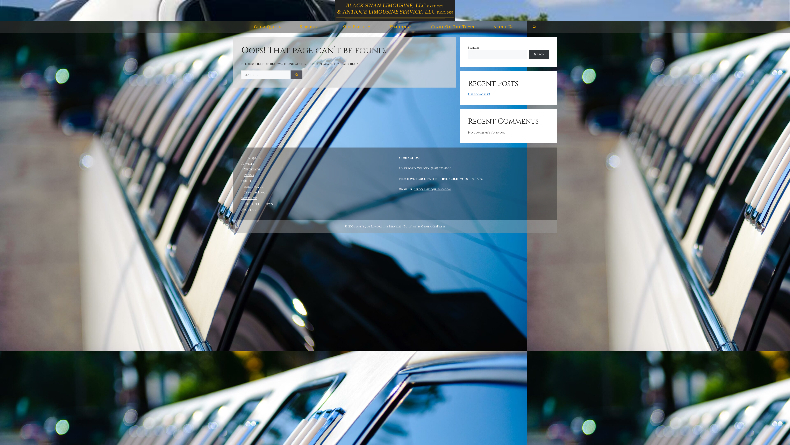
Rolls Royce (253, 187)
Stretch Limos (255, 192)
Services (309, 27)
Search (473, 48)
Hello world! (479, 94)
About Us (504, 27)
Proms (249, 175)
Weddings (401, 27)
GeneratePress (433, 226)
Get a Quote (267, 27)
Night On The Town (453, 27)
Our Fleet (354, 27)
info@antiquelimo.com (432, 189)
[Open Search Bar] (534, 27)
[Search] (296, 74)
